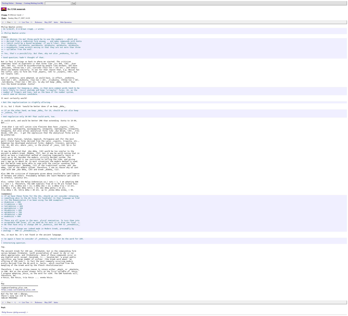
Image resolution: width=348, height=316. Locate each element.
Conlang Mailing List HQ (33, 3)
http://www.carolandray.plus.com (18, 290)
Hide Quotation (66, 22)
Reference (38, 22)
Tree (27, 22)
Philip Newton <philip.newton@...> (15, 312)
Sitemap (19, 3)
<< (19, 22)
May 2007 (48, 22)
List (23, 22)
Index (56, 22)
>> (31, 22)
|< (3, 22)
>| (15, 22)
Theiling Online (8, 3)
